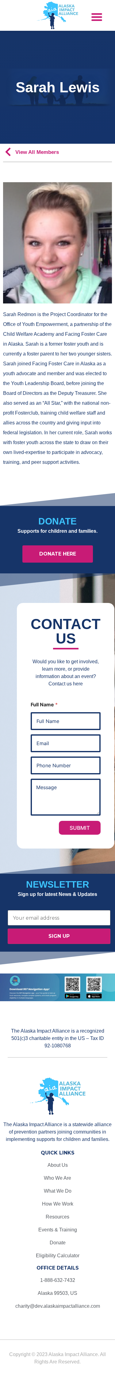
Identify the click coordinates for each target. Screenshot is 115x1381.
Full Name (44, 705)
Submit (80, 828)
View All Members (37, 152)
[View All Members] (8, 153)
